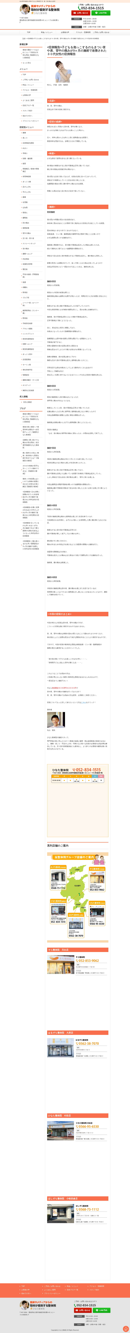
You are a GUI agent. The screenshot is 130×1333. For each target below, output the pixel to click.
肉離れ (25, 287)
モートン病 (27, 365)
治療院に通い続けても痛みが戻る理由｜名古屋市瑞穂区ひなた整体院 (31, 444)
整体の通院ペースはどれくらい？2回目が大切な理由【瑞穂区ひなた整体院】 (31, 54)
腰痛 (24, 133)
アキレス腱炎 (27, 328)
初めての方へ (27, 116)
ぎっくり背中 (27, 354)
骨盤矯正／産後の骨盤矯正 (31, 170)
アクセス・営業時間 (83, 32)
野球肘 (25, 292)
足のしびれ (27, 187)
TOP (28, 32)
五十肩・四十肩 (28, 238)
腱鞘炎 (25, 218)
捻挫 (24, 282)
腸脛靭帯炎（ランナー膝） (31, 312)
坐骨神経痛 (27, 176)
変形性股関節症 (28, 339)
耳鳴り (25, 153)
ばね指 (25, 207)
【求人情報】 (27, 402)
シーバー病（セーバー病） (31, 304)
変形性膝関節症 (28, 349)
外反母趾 (26, 259)
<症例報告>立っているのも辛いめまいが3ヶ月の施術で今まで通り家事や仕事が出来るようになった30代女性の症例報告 (31, 529)
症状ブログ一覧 (28, 105)
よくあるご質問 (28, 100)
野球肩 (25, 318)
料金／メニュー (47, 32)
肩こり (25, 138)
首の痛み (26, 248)
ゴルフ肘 (26, 297)
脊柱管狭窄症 (27, 370)
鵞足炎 (25, 269)
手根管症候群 (27, 323)
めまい (25, 148)
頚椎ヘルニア (27, 344)
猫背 (24, 163)
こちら (83, 702)
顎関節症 (26, 375)
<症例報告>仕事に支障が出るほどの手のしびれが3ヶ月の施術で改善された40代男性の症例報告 (31, 512)
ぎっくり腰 (27, 182)
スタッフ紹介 (27, 110)
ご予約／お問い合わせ (101, 32)
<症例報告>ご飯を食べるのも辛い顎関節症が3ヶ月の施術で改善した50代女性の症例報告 (31, 545)
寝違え (25, 212)
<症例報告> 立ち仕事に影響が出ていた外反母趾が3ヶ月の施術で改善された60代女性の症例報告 (31, 497)
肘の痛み (26, 223)
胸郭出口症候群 (28, 390)
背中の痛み (27, 233)
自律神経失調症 (28, 143)
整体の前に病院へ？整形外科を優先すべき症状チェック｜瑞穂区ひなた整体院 (31, 431)
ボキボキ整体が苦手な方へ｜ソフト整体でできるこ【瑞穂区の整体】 (31, 469)
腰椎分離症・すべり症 (31, 380)
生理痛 (25, 202)
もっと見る (27, 63)
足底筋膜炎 (27, 359)
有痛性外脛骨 (27, 264)
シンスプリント (28, 334)
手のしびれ (27, 192)
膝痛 (24, 197)
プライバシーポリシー (31, 121)
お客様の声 (65, 32)
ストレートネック (29, 243)
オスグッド (27, 385)
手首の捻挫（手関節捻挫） (31, 275)
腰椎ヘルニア (27, 254)
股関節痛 (26, 228)
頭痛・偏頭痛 (27, 158)
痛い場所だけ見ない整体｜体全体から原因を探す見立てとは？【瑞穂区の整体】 (31, 457)
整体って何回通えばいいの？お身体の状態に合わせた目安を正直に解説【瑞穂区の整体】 (31, 483)
